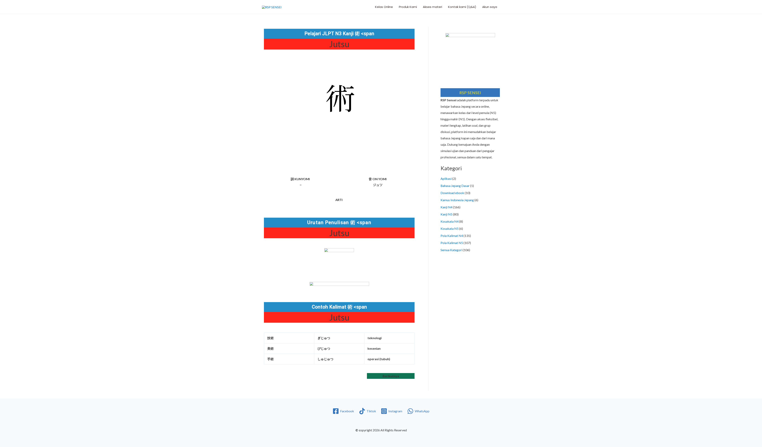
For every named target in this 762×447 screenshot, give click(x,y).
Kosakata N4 (450, 221)
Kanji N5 (446, 214)
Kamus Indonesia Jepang (457, 200)
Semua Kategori (451, 250)
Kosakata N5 (450, 228)
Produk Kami (408, 7)
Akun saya (489, 7)
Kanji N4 (446, 207)
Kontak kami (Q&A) (462, 7)
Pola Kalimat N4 (452, 235)
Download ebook (452, 193)
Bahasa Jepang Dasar (455, 186)
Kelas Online (384, 7)
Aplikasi (446, 178)
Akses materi (432, 7)
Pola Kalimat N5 (452, 243)
